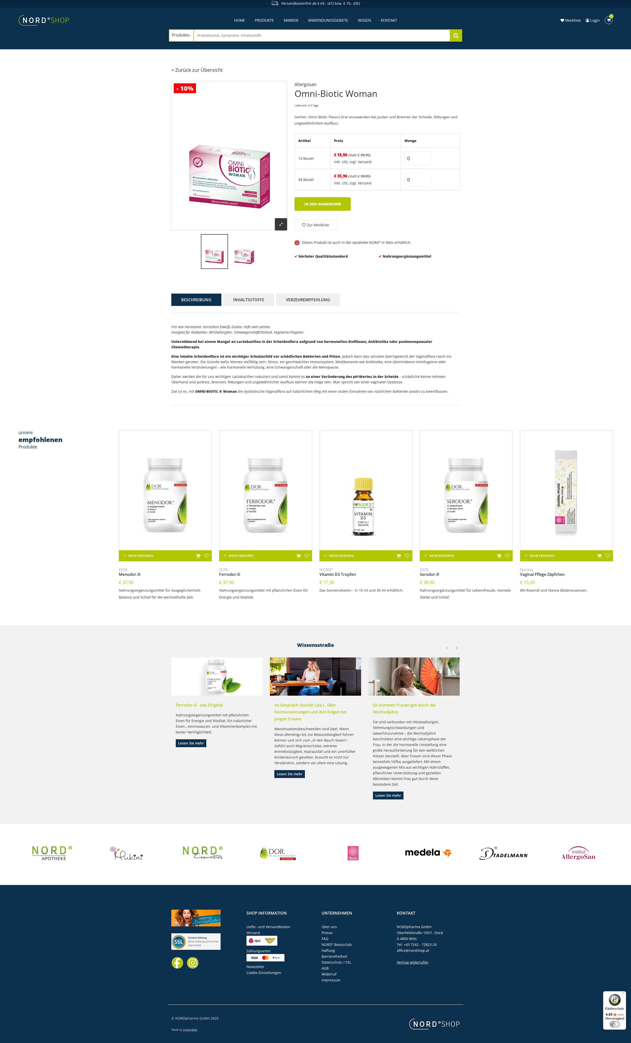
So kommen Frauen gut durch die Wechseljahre (404, 708)
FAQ (325, 938)
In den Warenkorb (322, 204)
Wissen (364, 20)
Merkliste (572, 20)
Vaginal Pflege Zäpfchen (542, 572)
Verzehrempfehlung (308, 299)
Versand (364, 161)
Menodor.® (129, 572)
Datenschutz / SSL (336, 962)
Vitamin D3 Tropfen (337, 572)
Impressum (331, 980)
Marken (291, 20)
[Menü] (623, 994)
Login (594, 20)
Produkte (264, 20)
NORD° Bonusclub (337, 944)
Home (239, 20)
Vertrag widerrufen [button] (412, 962)
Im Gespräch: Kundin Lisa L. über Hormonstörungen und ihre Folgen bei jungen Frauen (310, 712)
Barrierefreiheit (334, 956)
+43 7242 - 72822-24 (420, 944)
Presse (327, 932)
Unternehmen (337, 913)
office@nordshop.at (413, 950)
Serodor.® (429, 572)
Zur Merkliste (318, 225)
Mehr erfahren (140, 556)
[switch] (615, 1024)
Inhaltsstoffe (248, 299)
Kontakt (389, 20)
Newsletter (255, 966)
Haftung (328, 950)
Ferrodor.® (229, 572)
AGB (325, 968)
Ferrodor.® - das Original (199, 705)
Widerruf (329, 974)
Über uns (329, 926)
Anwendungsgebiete (328, 20)
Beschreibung (196, 299)
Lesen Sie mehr (191, 743)
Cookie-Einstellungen (263, 972)
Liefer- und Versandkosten (268, 926)
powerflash (190, 1029)
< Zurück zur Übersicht (197, 70)
